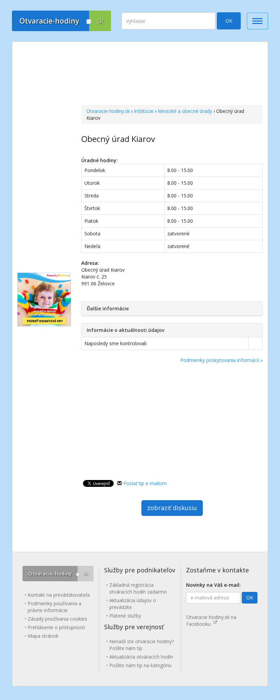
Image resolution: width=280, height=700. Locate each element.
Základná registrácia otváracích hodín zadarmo (138, 588)
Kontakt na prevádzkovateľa (59, 595)
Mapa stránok (43, 636)
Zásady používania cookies (57, 618)
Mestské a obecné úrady (185, 111)
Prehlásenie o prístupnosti (56, 627)
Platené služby (125, 615)
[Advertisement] (172, 74)
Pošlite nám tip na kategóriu (140, 665)
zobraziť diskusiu (172, 508)
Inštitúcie (144, 111)
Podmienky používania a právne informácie (54, 606)
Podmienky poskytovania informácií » (221, 360)
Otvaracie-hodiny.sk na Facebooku (211, 620)
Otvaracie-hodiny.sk (108, 111)
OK (228, 20)
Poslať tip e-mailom (145, 483)
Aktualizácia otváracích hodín (141, 656)
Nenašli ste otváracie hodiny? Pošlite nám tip (141, 644)
